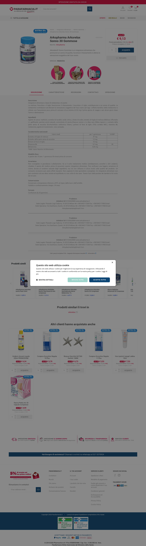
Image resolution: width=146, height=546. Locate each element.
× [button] (112, 262)
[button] (44, 280)
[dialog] (73, 273)
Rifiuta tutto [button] (78, 280)
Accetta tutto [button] (99, 280)
